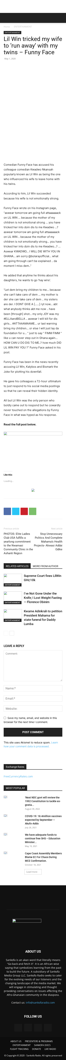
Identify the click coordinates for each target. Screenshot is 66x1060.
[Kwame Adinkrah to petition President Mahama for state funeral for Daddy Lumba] (13, 615)
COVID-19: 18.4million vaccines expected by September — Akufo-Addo (43, 820)
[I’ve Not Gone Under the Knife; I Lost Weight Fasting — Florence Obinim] (13, 597)
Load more (31, 871)
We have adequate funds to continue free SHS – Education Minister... (42, 838)
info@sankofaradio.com (40, 1002)
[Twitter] (15, 511)
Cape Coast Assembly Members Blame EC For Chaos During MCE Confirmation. (43, 857)
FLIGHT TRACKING (19, 1049)
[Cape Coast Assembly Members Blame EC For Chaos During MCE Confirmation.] (5, 853)
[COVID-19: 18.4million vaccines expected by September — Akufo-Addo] (5, 815)
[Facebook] (7, 511)
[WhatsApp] (32, 511)
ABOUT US (15, 1041)
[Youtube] (48, 1027)
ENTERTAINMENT (23, 26)
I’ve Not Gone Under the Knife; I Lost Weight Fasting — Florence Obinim (43, 598)
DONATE (36, 1049)
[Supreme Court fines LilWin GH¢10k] (13, 580)
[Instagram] (28, 1027)
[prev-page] (6, 633)
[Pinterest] (24, 511)
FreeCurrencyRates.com (18, 776)
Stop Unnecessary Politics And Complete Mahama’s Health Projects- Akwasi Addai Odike (48, 541)
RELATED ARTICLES (17, 566)
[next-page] (12, 633)
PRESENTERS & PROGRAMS (39, 1041)
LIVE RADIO (50, 1049)
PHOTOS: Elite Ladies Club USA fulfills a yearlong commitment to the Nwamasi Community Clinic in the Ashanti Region (18, 543)
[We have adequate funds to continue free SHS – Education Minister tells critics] (5, 834)
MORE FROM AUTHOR (45, 566)
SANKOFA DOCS (42, 1045)
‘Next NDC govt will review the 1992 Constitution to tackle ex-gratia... (43, 801)
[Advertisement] (33, 6)
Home (7, 26)
